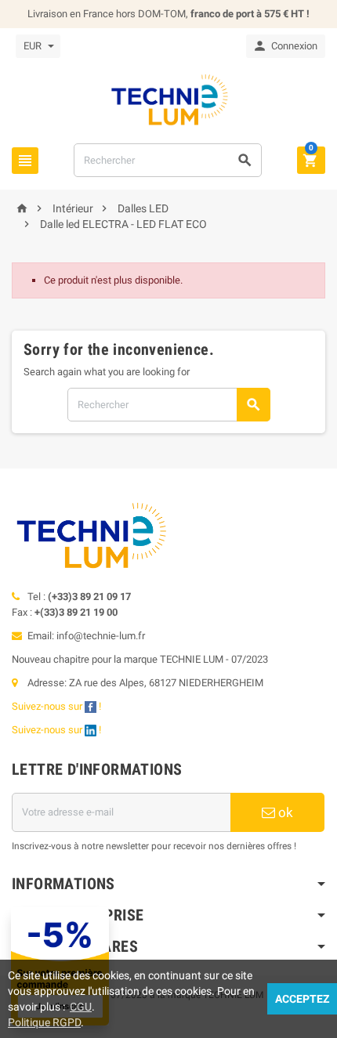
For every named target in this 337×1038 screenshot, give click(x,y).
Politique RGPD (44, 1022)
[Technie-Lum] (168, 100)
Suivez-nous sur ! (57, 706)
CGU (81, 1006)
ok (284, 812)
